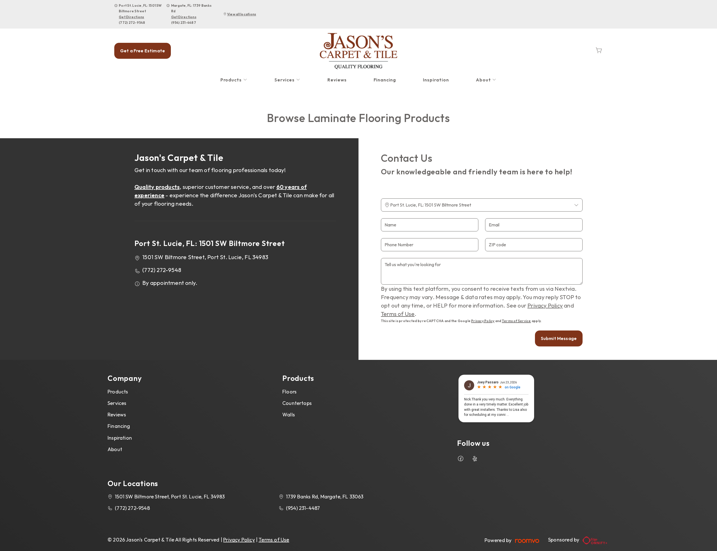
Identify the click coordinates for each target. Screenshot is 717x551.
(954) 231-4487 (183, 22)
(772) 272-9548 (132, 22)
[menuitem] (234, 80)
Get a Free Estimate (142, 50)
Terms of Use (398, 313)
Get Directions (131, 17)
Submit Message (559, 338)
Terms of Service (516, 321)
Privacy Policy (545, 305)
